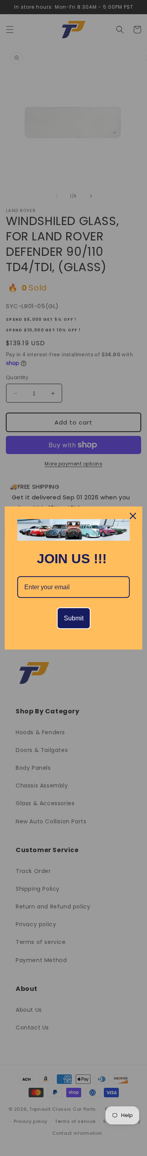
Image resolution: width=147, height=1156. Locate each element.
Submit (73, 618)
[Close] (132, 515)
